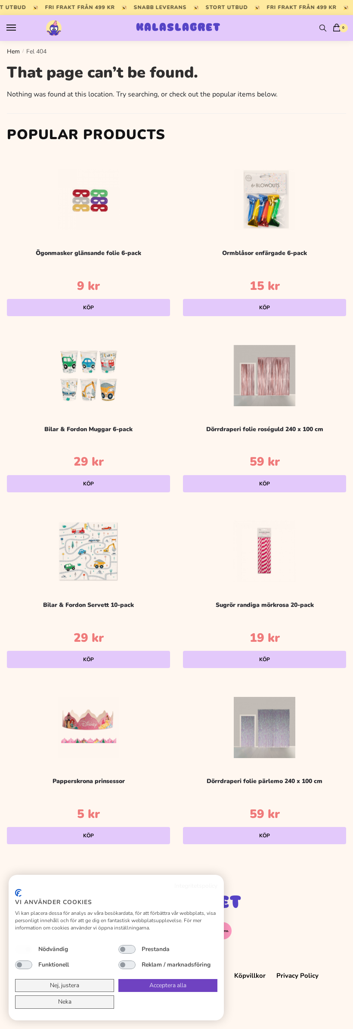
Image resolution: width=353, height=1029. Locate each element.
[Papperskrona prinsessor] (88, 727)
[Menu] (19, 28)
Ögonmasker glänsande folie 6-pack (88, 253)
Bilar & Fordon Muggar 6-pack (88, 429)
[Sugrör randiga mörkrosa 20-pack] (264, 551)
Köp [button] (88, 307)
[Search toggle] (323, 28)
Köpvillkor (250, 975)
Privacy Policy (297, 975)
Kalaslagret (178, 28)
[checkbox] (23, 949)
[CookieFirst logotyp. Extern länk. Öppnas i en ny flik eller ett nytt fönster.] (18, 893)
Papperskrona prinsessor (89, 781)
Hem (13, 51)
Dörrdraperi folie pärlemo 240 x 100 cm (264, 781)
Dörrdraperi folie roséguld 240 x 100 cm (264, 429)
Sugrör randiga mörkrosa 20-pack (265, 605)
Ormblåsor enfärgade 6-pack (264, 253)
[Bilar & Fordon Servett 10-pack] (88, 551)
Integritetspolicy (195, 886)
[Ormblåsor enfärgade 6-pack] (264, 199)
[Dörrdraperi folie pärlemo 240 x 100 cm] (264, 727)
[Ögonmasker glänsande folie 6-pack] (88, 199)
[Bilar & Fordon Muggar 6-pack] (88, 376)
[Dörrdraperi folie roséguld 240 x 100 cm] (264, 376)
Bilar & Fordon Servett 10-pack (88, 605)
